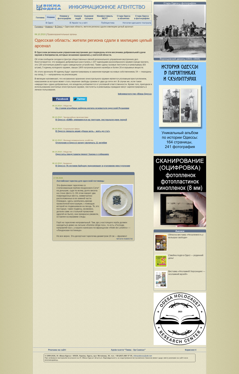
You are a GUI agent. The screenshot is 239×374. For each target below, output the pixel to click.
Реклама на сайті (57, 350)
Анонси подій (78, 17)
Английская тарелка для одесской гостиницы (80, 181)
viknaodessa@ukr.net (142, 356)
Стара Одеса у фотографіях (180, 3)
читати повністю (124, 239)
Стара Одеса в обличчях (123, 17)
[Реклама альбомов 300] (180, 152)
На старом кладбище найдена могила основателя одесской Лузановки (92, 108)
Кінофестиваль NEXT (105, 17)
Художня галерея (88, 17)
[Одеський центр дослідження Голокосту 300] (180, 344)
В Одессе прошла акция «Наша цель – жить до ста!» (82, 131)
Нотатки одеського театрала (137, 23)
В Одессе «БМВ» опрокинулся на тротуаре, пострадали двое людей (91, 120)
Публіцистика (107, 23)
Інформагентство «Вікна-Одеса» (135, 94)
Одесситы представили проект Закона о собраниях (82, 154)
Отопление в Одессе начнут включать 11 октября (81, 143)
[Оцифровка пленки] (180, 226)
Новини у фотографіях (64, 17)
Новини (51, 17)
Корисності (190, 350)
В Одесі (49, 23)
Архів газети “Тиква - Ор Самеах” (128, 350)
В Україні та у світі (78, 23)
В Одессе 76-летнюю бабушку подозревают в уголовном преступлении (92, 166)
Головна (40, 17)
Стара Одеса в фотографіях (142, 17)
